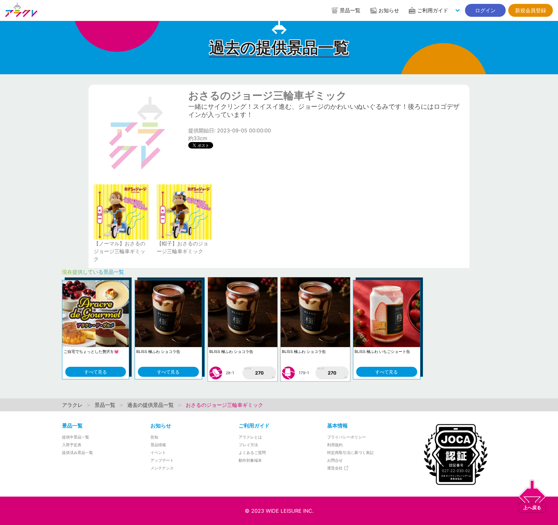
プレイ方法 (248, 444)
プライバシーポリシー (346, 437)
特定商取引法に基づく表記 (350, 452)
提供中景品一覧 (75, 437)
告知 (154, 437)
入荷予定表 (71, 444)
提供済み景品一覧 (77, 452)
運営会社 (335, 468)
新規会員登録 (530, 10)
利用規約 (335, 444)
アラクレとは (250, 437)
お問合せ (335, 460)
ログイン (485, 10)
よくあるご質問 (252, 452)
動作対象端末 (250, 460)
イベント (158, 452)
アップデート (162, 460)
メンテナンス (162, 468)
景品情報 (158, 444)
